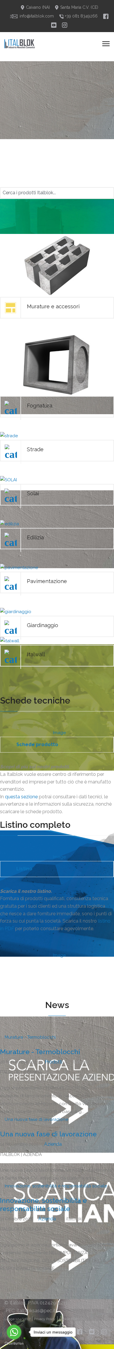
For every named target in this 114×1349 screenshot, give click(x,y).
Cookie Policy (69, 1319)
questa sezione (21, 796)
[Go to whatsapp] (14, 1332)
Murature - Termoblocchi (40, 1052)
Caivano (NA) (37, 7)
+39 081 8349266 (81, 16)
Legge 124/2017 (17, 1319)
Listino (24, 869)
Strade (35, 449)
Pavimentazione (47, 581)
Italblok (18, 1303)
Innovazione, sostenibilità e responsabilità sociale (43, 1204)
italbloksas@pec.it (36, 1310)
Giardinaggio (42, 625)
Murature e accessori (53, 306)
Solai (33, 493)
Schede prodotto (37, 744)
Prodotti (53, 1062)
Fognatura (39, 406)
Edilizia (35, 537)
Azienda (53, 1144)
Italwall (36, 654)
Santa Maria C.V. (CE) (78, 7)
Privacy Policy (45, 1319)
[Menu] (106, 44)
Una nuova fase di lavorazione (48, 1134)
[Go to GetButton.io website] (14, 1343)
